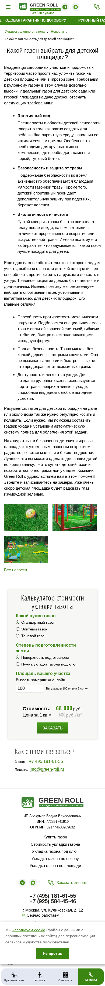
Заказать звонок (72, 882)
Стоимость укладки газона (55, 844)
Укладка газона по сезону (55, 858)
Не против (52, 953)
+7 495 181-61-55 (46, 761)
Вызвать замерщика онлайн (40, 680)
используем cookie (28, 930)
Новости (57, 31)
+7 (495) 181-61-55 (95, 7)
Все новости (15, 570)
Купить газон (55, 837)
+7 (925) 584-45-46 (52, 901)
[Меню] (9, 7)
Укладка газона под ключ (55, 851)
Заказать (53, 728)
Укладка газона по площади (55, 865)
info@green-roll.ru (47, 769)
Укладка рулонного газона (25, 31)
